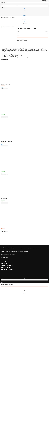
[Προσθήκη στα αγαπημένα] (2, 289)
